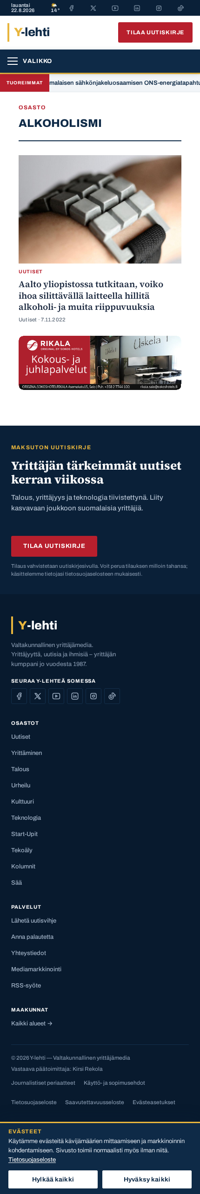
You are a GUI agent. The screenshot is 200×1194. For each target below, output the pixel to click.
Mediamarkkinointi (36, 969)
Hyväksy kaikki (147, 1179)
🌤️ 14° (55, 8)
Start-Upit (24, 834)
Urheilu (20, 785)
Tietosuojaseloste (34, 1102)
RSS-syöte (26, 985)
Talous (20, 769)
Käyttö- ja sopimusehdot (114, 1083)
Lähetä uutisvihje (33, 920)
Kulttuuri (22, 801)
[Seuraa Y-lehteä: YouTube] (56, 696)
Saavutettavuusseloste (94, 1102)
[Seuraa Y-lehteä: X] (38, 696)
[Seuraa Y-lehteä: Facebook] (19, 696)
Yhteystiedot (28, 953)
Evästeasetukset (154, 1102)
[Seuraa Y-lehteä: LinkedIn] (75, 696)
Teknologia (26, 818)
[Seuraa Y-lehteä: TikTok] (112, 696)
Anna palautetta (32, 937)
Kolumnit (23, 866)
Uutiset (20, 737)
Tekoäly (22, 850)
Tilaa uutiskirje (155, 32)
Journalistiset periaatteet (43, 1083)
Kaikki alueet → (32, 1023)
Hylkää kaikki (53, 1179)
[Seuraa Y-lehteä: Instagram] (93, 696)
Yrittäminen (26, 753)
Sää (16, 883)
